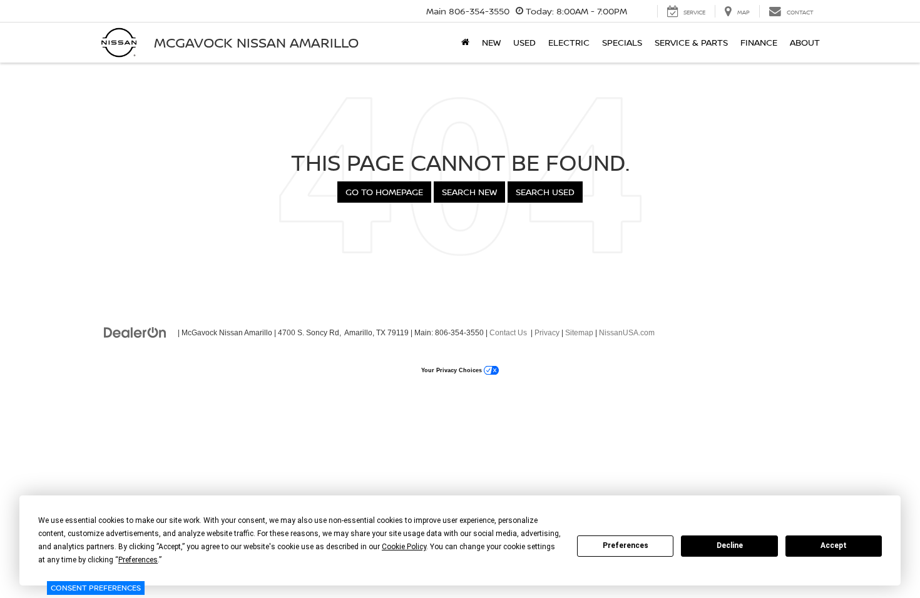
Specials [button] (622, 42)
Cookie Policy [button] (404, 546)
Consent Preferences (96, 587)
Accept (833, 545)
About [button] (805, 42)
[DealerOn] (135, 332)
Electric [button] (569, 42)
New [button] (491, 42)
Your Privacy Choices (452, 370)
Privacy (547, 332)
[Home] (465, 43)
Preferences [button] (138, 559)
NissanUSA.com (627, 332)
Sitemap (579, 332)
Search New (469, 192)
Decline (730, 545)
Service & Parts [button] (691, 42)
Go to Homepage (384, 192)
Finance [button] (758, 42)
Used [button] (524, 42)
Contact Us (508, 332)
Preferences (625, 545)
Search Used (545, 192)
